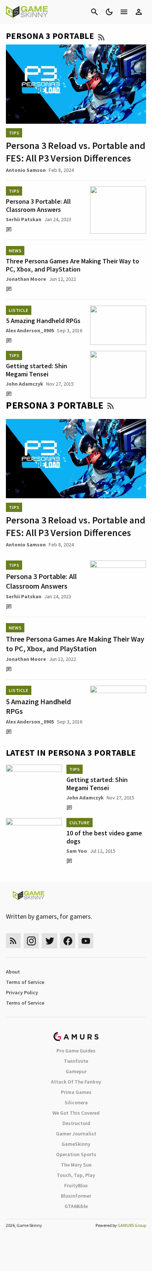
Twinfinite (76, 1061)
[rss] (13, 940)
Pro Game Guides (76, 1050)
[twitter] (49, 940)
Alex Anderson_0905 (30, 330)
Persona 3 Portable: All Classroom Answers (38, 205)
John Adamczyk (24, 383)
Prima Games (76, 1092)
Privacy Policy (22, 992)
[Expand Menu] (124, 11)
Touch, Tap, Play (76, 1175)
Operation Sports (76, 1154)
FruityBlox (76, 1185)
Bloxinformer (76, 1195)
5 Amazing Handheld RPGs (43, 320)
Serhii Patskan (23, 219)
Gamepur (76, 1071)
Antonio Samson (26, 170)
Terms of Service (25, 982)
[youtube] (86, 940)
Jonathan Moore (26, 279)
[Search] (94, 11)
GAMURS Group (132, 1225)
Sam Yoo (76, 851)
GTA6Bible (76, 1206)
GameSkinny (76, 1144)
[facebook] (67, 940)
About (13, 971)
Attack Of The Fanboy (76, 1081)
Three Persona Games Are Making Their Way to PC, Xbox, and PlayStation (72, 265)
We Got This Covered (76, 1112)
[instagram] (31, 940)
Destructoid (76, 1123)
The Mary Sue (76, 1164)
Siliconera (76, 1102)
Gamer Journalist (76, 1133)
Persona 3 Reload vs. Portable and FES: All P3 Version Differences (75, 151)
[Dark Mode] (109, 11)
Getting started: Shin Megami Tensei (36, 370)
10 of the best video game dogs (104, 837)
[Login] (138, 11)
